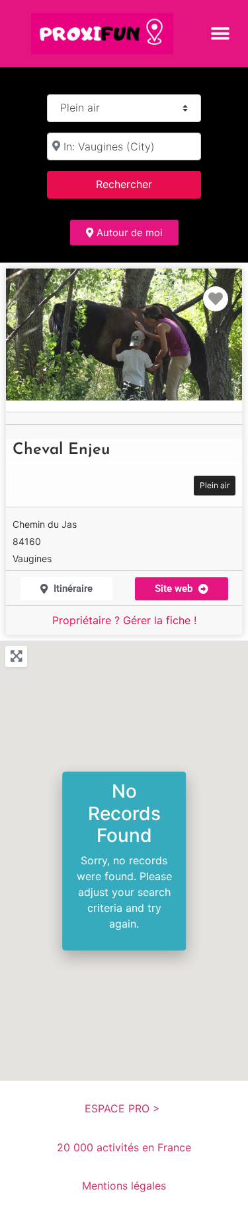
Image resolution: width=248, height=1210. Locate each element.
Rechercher (141, 184)
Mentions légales (124, 1185)
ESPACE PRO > (124, 1108)
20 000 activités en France (124, 1147)
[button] (220, 33)
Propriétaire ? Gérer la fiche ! (124, 620)
